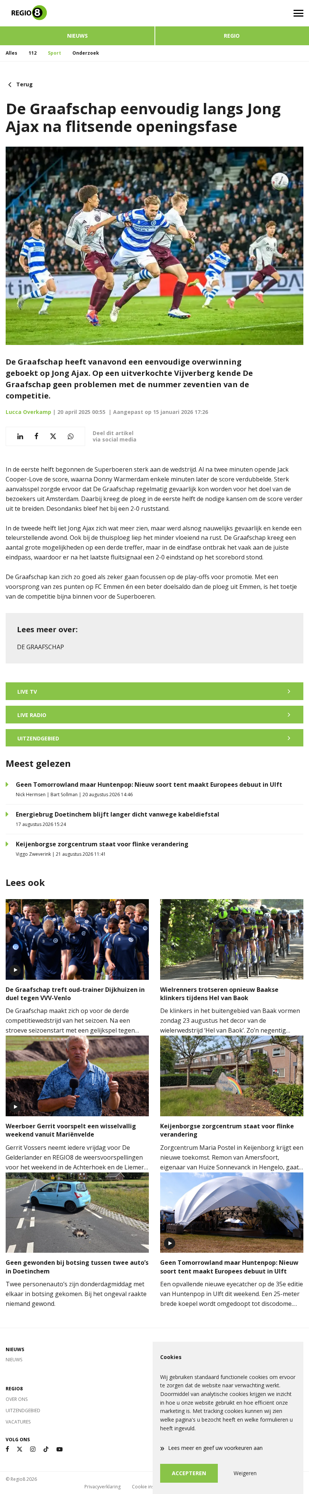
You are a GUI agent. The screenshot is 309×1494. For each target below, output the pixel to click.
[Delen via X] (53, 436)
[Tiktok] (46, 1449)
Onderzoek (85, 53)
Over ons (17, 1399)
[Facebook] (7, 1449)
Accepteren (189, 1473)
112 (33, 53)
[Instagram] (32, 1449)
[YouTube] (60, 1449)
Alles (11, 53)
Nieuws (77, 35)
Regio (232, 35)
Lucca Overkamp (28, 411)
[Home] (77, 13)
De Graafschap (40, 647)
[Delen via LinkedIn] (20, 436)
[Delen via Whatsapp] (70, 436)
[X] (20, 1449)
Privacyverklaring (102, 1486)
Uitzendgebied (23, 1410)
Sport (54, 53)
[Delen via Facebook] (36, 436)
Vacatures (18, 1422)
